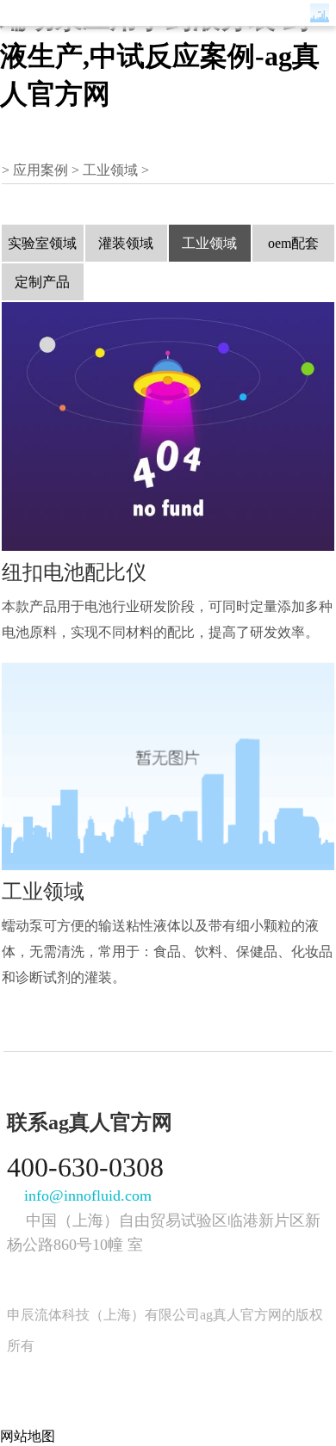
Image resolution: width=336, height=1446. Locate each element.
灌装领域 (125, 243)
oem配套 (293, 243)
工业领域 (110, 170)
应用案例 (40, 170)
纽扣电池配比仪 (74, 572)
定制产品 (42, 282)
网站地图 (27, 1436)
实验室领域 (42, 243)
